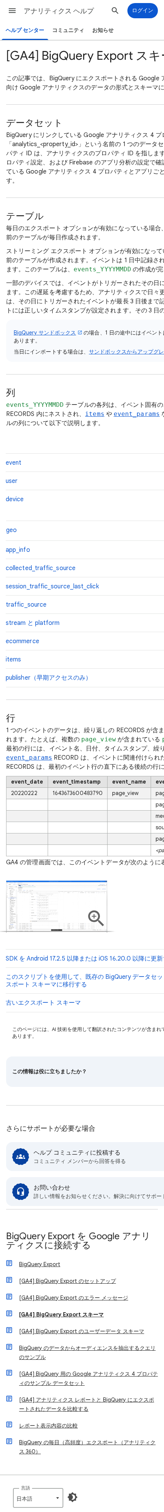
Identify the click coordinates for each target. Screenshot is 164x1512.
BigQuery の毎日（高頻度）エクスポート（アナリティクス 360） (87, 1447)
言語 (25, 1488)
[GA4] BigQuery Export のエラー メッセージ (73, 1297)
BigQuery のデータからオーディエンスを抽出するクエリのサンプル (87, 1353)
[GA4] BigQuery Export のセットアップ (67, 1281)
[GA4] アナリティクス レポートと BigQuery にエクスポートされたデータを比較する (86, 1404)
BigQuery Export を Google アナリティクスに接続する (78, 1241)
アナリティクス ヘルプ (59, 11)
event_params (137, 413)
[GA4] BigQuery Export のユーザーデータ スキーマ (81, 1331)
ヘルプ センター (25, 30)
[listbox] (38, 1498)
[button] (12, 11)
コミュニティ (68, 30)
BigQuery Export (39, 1264)
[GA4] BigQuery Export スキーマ (61, 1314)
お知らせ (103, 30)
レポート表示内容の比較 (48, 1425)
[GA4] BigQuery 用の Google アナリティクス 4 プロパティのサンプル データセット (88, 1378)
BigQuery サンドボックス (45, 332)
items (94, 413)
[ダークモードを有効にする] (72, 1497)
